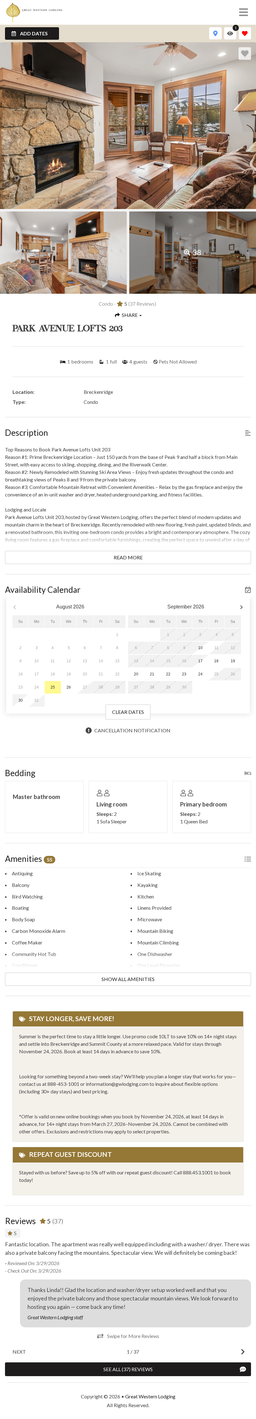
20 (136, 674)
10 (200, 648)
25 (53, 687)
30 (20, 700)
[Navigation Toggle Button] (243, 12)
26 (68, 687)
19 (233, 661)
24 (200, 674)
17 (200, 661)
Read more (128, 557)
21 (152, 674)
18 (216, 661)
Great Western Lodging (150, 1396)
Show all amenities (128, 979)
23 (184, 674)
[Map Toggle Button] (215, 33)
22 (168, 674)
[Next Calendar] (241, 607)
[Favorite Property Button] (245, 53)
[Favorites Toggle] (245, 33)
